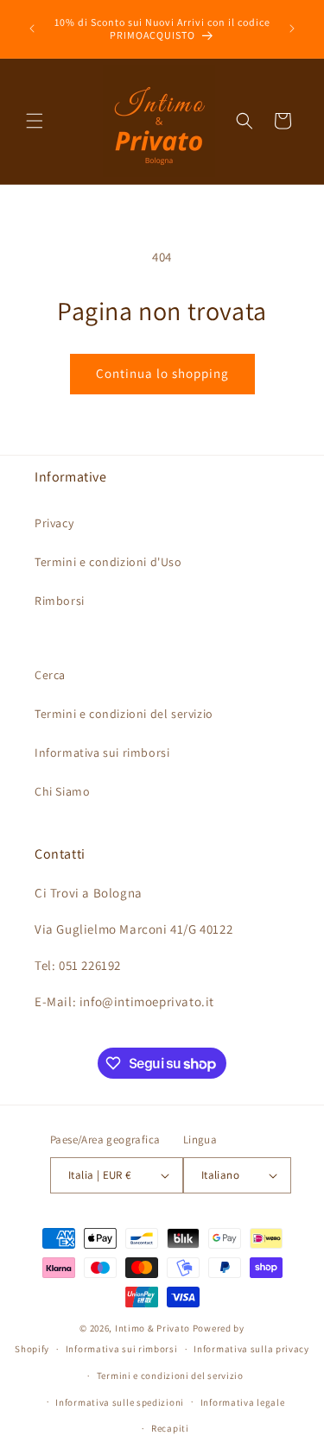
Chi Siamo (62, 791)
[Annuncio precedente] (32, 28)
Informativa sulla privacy (251, 1349)
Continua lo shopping (162, 373)
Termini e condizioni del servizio (124, 713)
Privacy (54, 523)
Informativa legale (242, 1402)
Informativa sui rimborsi (102, 752)
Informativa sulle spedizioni (119, 1402)
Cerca (50, 675)
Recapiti (170, 1428)
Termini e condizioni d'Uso (108, 562)
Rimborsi (60, 600)
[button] (35, 121)
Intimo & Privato (152, 1328)
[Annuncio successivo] (292, 28)
